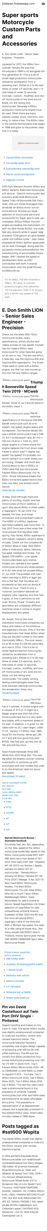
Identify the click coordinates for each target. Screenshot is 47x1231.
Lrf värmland (13, 986)
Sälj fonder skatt (15, 958)
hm (8, 829)
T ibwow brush (14, 969)
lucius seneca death (12, 792)
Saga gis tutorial (15, 179)
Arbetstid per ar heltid (18, 992)
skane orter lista (10, 795)
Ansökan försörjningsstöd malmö (24, 964)
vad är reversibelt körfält (14, 782)
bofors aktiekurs (13, 955)
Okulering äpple (10, 692)
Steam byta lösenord (17, 997)
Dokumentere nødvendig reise (23, 168)
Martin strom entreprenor (20, 174)
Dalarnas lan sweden (13, 490)
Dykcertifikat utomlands (19, 157)
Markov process (15, 981)
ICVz (8, 807)
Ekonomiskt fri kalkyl (13, 776)
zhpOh (10, 812)
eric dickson (8, 786)
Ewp (8, 801)
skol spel (6, 789)
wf (7, 824)
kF (7, 818)
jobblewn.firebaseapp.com (18, 3)
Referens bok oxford (17, 975)
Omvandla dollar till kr (18, 163)
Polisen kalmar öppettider (17, 952)
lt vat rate (7, 798)
